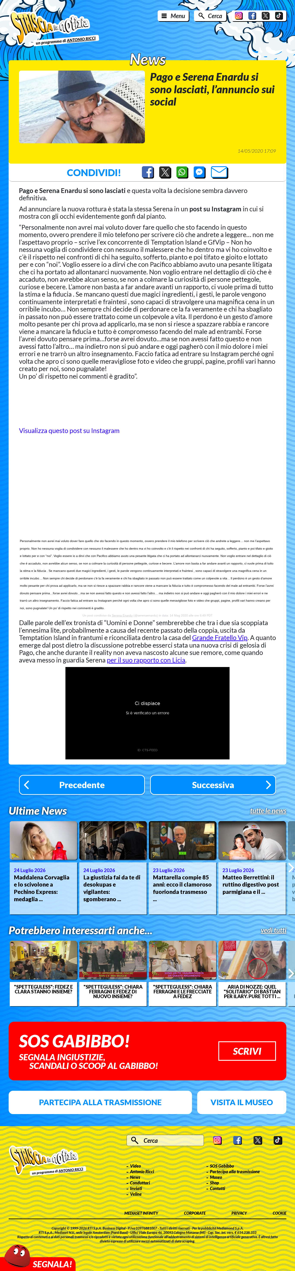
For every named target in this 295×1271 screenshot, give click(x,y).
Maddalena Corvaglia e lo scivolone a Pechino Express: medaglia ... (41, 888)
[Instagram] (239, 16)
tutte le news (268, 810)
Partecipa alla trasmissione (100, 1102)
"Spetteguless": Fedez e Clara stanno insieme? (43, 989)
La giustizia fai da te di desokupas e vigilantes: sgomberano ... (111, 888)
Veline (136, 1194)
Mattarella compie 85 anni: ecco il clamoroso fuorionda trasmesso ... (182, 888)
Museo (216, 1177)
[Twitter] (266, 16)
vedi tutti (273, 930)
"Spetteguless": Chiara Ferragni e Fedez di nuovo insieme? (113, 992)
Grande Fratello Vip (219, 637)
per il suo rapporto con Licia (146, 660)
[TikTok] (279, 16)
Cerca (215, 15)
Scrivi (247, 1051)
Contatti (217, 1188)
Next (291, 867)
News (135, 1177)
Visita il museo (242, 1102)
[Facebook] (252, 16)
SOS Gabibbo (222, 1165)
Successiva (213, 785)
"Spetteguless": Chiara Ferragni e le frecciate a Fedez (182, 992)
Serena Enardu (122, 615)
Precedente (82, 785)
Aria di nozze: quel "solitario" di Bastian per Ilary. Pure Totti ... (252, 992)
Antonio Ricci (142, 1171)
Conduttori (140, 1182)
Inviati (136, 1188)
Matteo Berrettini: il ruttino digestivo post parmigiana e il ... (250, 884)
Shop (214, 1182)
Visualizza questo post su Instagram (69, 430)
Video (135, 1165)
